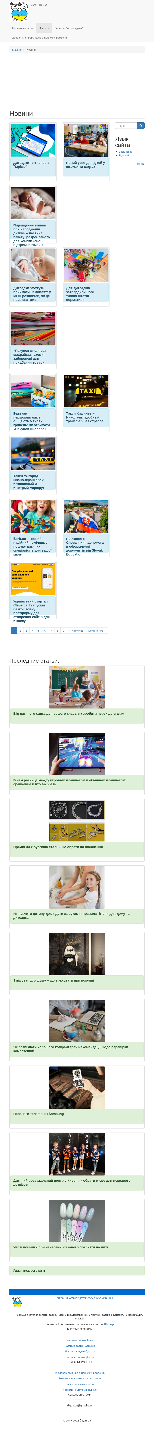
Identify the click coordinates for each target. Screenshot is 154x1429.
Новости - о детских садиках (80, 1389)
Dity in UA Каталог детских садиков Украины (85, 1298)
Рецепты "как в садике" (69, 28)
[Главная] (20, 12)
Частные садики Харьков (80, 1345)
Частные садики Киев (80, 1340)
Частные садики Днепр (80, 1357)
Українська (125, 151)
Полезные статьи (22, 28)
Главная (17, 49)
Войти (141, 164)
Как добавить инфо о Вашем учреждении (79, 1373)
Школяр (109, 1324)
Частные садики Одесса (80, 1351)
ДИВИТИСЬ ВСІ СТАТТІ (30, 1270)
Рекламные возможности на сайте (80, 1378)
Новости (44, 28)
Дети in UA (39, 4)
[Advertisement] (77, 83)
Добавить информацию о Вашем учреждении (40, 37)
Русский (124, 155)
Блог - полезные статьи (80, 1384)
